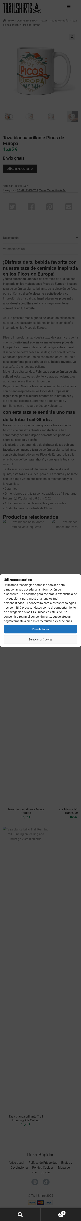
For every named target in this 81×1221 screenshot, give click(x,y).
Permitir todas (40, 629)
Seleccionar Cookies (40, 639)
